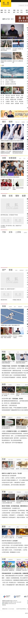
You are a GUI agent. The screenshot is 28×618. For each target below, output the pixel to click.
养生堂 (21, 103)
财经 (4, 196)
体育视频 (12, 158)
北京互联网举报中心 (18, 596)
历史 (4, 459)
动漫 (4, 559)
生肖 (26, 526)
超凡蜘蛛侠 (19, 99)
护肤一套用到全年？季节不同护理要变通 (12, 442)
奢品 (26, 352)
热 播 (2, 95)
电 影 (2, 99)
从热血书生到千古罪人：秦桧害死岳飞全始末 (13, 482)
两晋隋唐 (19, 459)
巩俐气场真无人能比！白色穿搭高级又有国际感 (14, 375)
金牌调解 (17, 103)
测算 (9, 526)
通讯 (15, 306)
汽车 (4, 232)
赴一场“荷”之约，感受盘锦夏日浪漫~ (11, 403)
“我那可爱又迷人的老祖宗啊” (9, 475)
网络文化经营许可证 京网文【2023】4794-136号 (11, 602)
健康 (4, 417)
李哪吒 (12, 101)
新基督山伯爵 (13, 99)
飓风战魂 (21, 101)
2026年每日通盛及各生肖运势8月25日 (11, 543)
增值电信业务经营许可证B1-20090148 (9, 600)
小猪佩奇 (8, 101)
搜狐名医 (19, 417)
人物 (18, 352)
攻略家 (26, 384)
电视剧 (23, 122)
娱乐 (4, 122)
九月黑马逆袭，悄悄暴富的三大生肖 (11, 552)
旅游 (4, 384)
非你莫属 (8, 103)
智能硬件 (20, 306)
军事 (5, 10)
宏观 (5, 12)
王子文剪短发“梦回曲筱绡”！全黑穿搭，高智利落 (14, 377)
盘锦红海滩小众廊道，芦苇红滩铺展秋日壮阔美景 (14, 407)
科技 (4, 306)
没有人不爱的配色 (9, 79)
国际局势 (10, 492)
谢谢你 (12, 103)
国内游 (9, 384)
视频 (10, 122)
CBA (24, 158)
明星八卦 (17, 122)
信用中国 (4, 605)
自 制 (2, 97)
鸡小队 (16, 101)
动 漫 (2, 101)
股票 (24, 196)
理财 (9, 12)
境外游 (18, 384)
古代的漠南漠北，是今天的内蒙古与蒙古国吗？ (14, 484)
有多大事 (13, 95)
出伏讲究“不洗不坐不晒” (10, 83)
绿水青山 (18, 95)
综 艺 (2, 103)
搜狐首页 (6, 3)
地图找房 (21, 270)
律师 (22, 95)
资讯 (26, 270)
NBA (21, 10)
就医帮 (26, 417)
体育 (4, 158)
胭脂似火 (13, 97)
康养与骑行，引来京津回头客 (9, 405)
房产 (4, 270)
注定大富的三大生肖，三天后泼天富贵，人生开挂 (14, 550)
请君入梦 (8, 97)
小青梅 (17, 97)
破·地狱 (7, 99)
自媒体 (25, 232)
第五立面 (8, 95)
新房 (18, 12)
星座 (4, 526)
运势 (18, 526)
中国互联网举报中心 (8, 596)
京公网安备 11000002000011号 (9, 603)
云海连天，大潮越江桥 (10, 81)
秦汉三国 (10, 459)
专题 (9, 10)
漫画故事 (10, 559)
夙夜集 (21, 97)
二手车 (18, 232)
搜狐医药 (10, 417)
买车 (10, 232)
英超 (18, 10)
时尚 (4, 352)
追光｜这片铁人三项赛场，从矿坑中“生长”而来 (13, 478)
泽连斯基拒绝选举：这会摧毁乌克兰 (11, 508)
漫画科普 (19, 559)
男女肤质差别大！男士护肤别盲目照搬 (11, 440)
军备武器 (19, 492)
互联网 (10, 306)
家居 (21, 12)
